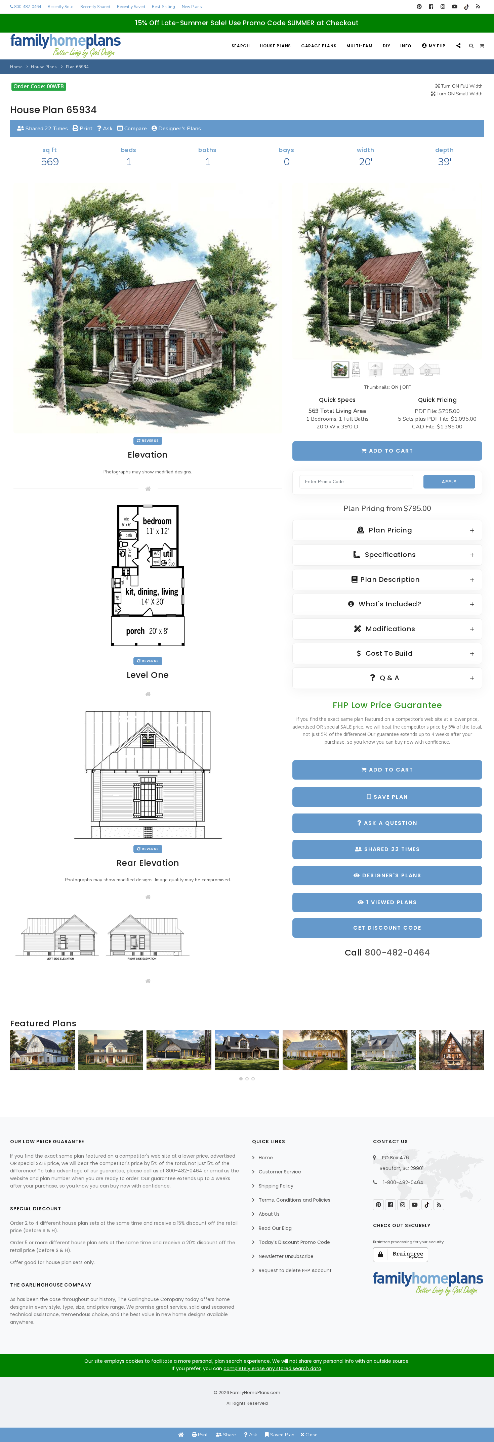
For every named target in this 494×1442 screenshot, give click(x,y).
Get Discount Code (387, 928)
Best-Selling (163, 6)
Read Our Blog (275, 1228)
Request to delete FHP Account (295, 1270)
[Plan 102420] (179, 1050)
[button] (241, 1078)
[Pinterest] (419, 6)
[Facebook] (431, 6)
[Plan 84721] (110, 1050)
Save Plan (390, 797)
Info (405, 46)
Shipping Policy (276, 1185)
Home (16, 66)
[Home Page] (181, 1434)
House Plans (275, 46)
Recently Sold (61, 6)
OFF (406, 387)
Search (241, 46)
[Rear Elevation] (148, 774)
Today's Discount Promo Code (294, 1242)
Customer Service (280, 1171)
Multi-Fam (359, 46)
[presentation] (17, 1053)
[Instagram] (443, 6)
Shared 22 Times (46, 128)
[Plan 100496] (383, 1050)
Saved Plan (281, 1435)
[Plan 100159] (451, 1050)
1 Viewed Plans (390, 902)
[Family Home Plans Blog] (478, 6)
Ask (107, 128)
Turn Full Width (461, 86)
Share (229, 1435)
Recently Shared (95, 6)
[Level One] (148, 577)
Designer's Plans (179, 128)
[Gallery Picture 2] (148, 938)
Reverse (150, 440)
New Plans (192, 6)
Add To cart (390, 770)
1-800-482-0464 (403, 1182)
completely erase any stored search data (272, 1368)
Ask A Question (389, 823)
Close (311, 1435)
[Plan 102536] (247, 1050)
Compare (135, 128)
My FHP (437, 46)
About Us (269, 1214)
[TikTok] (466, 6)
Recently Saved (131, 6)
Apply (449, 481)
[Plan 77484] (315, 1050)
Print (85, 128)
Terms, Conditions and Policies (294, 1200)
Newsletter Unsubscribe (286, 1256)
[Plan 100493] (42, 1050)
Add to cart (390, 451)
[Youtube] (454, 6)
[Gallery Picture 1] (57, 938)
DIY (386, 46)
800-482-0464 (27, 6)
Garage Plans (318, 46)
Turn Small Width (459, 94)
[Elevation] (387, 271)
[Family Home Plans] (65, 46)
